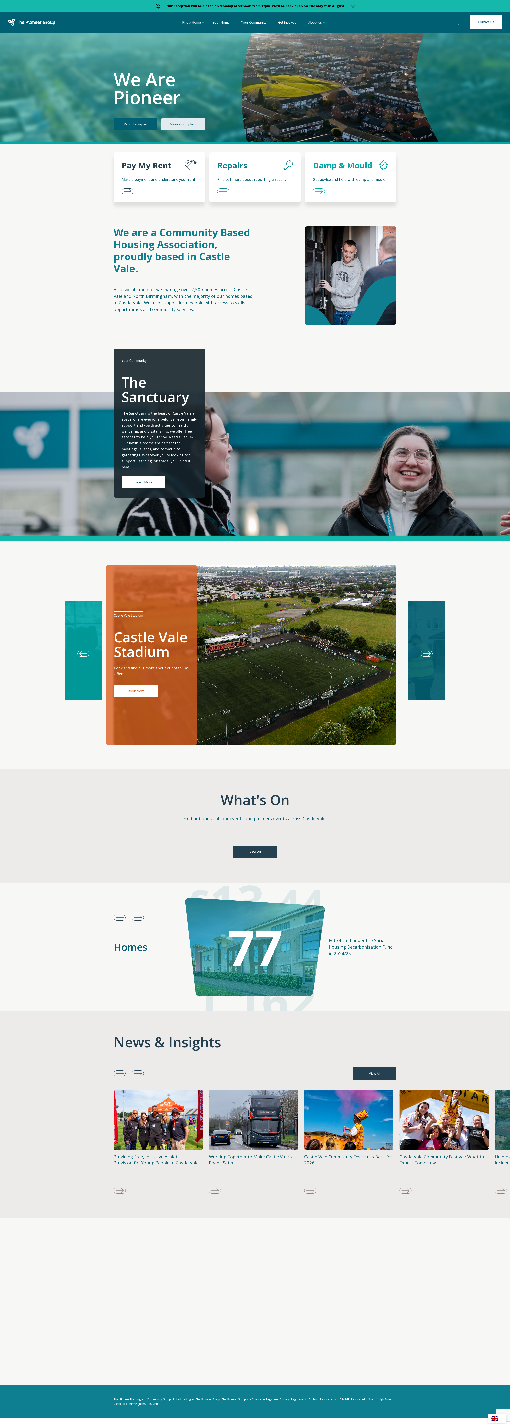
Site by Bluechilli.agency (378, 1377)
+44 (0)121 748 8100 (320, 1288)
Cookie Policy (151, 1377)
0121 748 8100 (225, 1342)
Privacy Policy (123, 1377)
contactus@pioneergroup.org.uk (329, 1283)
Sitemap (174, 1377)
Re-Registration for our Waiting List (436, 1157)
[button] (426, 650)
